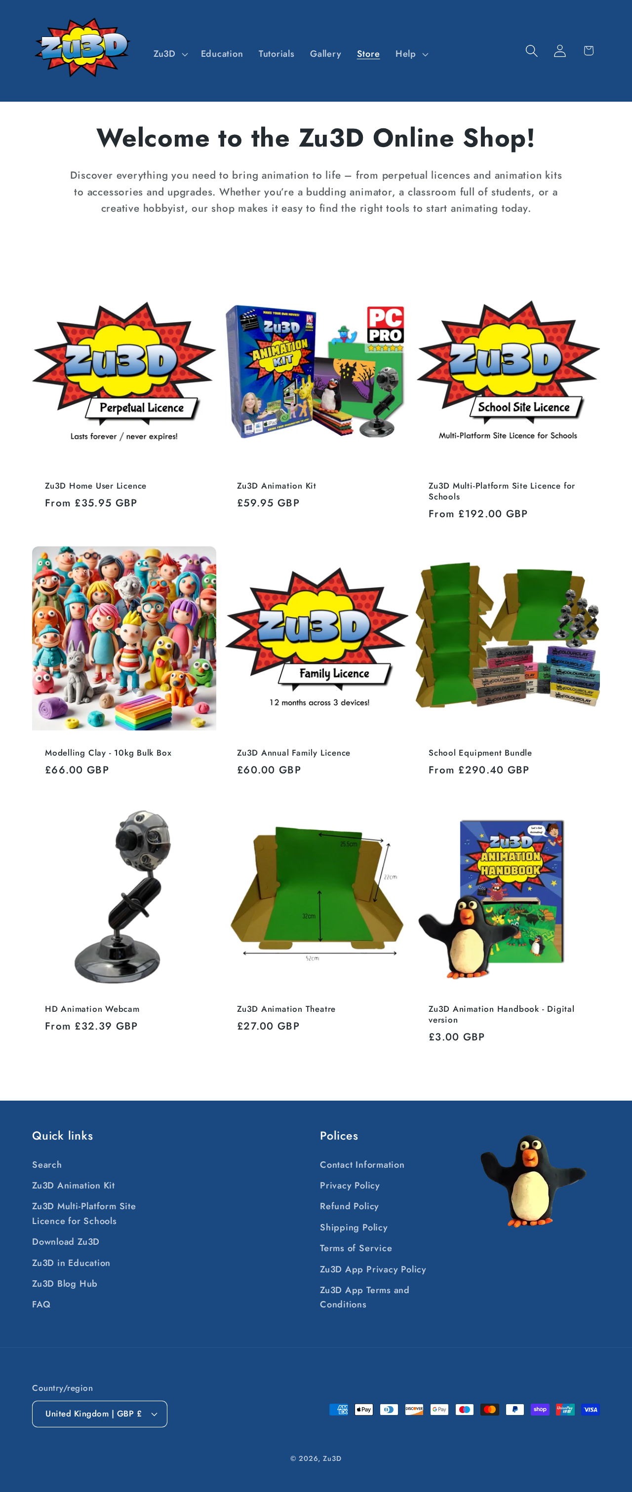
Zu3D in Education (71, 1263)
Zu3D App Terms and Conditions (365, 1297)
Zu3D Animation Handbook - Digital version (502, 1014)
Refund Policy (349, 1206)
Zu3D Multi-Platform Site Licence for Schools (502, 491)
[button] (169, 54)
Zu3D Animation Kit (276, 486)
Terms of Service (356, 1248)
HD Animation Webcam (92, 1008)
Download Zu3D (66, 1241)
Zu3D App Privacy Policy (373, 1269)
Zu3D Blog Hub (65, 1283)
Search (47, 1164)
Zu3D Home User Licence (96, 486)
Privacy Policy (350, 1185)
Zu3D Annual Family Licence (294, 753)
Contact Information (362, 1164)
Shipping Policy (354, 1227)
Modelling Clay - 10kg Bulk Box (108, 753)
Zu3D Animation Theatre (286, 1008)
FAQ (41, 1304)
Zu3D (332, 1458)
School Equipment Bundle (480, 753)
